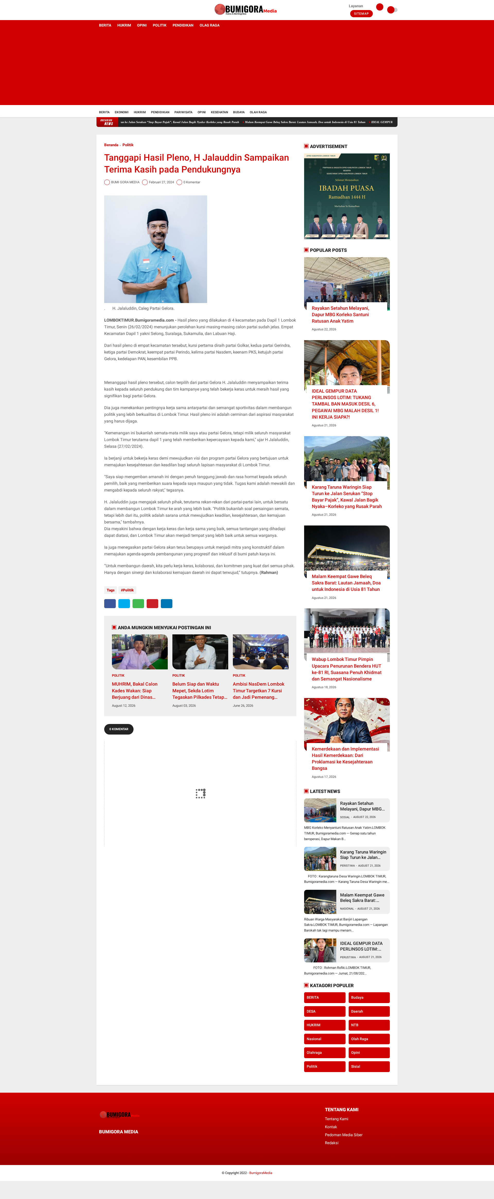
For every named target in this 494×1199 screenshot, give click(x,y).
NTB (354, 1025)
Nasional (347, 908)
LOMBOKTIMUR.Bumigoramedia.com (139, 320)
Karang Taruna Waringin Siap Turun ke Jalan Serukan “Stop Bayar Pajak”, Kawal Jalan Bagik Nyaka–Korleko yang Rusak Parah (129, 122)
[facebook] (98, 10)
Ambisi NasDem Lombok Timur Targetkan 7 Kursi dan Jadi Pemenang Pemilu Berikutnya (258, 690)
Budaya (239, 112)
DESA (311, 1011)
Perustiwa (348, 957)
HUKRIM (124, 25)
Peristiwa (347, 865)
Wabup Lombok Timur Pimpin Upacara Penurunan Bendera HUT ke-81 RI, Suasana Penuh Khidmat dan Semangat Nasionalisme (347, 669)
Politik (128, 145)
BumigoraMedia (260, 1173)
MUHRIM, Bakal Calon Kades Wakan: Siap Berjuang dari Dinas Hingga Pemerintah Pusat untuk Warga (138, 690)
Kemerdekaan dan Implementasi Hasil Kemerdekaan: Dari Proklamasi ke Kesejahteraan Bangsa (345, 758)
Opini (202, 112)
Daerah (357, 1011)
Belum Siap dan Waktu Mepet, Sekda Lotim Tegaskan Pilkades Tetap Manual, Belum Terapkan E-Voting (198, 690)
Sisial (355, 1066)
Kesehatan (219, 112)
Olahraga (314, 1052)
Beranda (111, 145)
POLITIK (159, 25)
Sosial (345, 817)
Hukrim (140, 112)
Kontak (331, 1127)
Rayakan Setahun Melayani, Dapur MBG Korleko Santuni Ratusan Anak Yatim (340, 314)
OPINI (142, 25)
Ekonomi (122, 112)
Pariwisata (183, 112)
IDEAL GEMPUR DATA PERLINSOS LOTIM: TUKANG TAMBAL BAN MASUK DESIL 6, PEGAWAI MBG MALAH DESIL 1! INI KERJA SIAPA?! (345, 404)
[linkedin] (166, 603)
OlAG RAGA (209, 25)
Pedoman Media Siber (344, 1135)
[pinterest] (152, 603)
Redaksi (332, 1143)
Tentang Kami (336, 1119)
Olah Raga (258, 112)
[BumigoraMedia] (247, 17)
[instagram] (111, 10)
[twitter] (105, 10)
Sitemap (361, 13)
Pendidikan (160, 112)
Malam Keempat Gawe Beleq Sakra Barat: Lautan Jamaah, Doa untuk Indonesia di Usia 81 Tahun (275, 122)
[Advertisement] (247, 69)
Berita (104, 112)
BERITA (105, 25)
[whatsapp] (138, 603)
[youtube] (118, 10)
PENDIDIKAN (183, 25)
